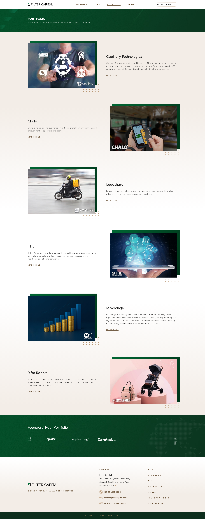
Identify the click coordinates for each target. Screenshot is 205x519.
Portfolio (114, 4)
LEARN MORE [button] (112, 75)
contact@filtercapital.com (115, 497)
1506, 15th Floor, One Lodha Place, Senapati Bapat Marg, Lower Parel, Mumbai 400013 (114, 481)
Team (97, 4)
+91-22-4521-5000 (112, 492)
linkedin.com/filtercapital (115, 503)
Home (151, 469)
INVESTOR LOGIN (159, 498)
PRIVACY (89, 516)
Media (131, 4)
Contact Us (156, 504)
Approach (81, 4)
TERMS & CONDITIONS (109, 516)
